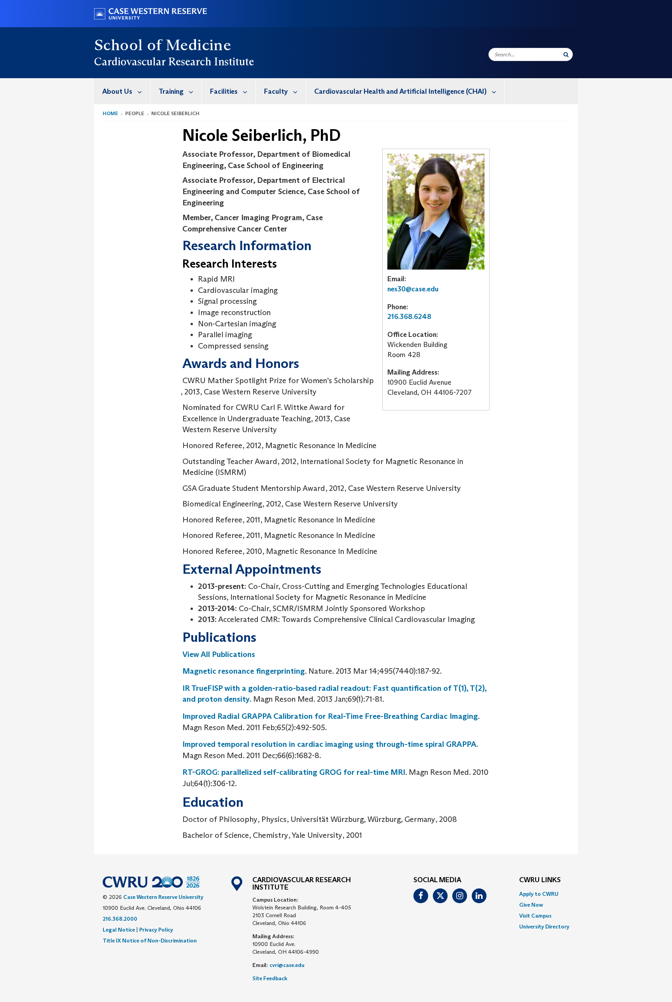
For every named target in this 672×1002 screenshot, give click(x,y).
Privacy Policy (156, 929)
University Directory (544, 926)
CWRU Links (540, 880)
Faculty (276, 91)
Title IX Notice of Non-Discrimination (150, 940)
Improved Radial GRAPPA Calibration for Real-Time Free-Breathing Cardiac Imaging (330, 716)
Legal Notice (119, 929)
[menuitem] (122, 91)
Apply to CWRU (538, 893)
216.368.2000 (120, 918)
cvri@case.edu (287, 965)
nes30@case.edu (413, 289)
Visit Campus (535, 915)
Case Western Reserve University (163, 896)
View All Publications (218, 654)
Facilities (224, 91)
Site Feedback (269, 978)
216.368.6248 (409, 316)
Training (171, 91)
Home (110, 113)
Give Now (531, 904)
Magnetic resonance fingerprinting (243, 671)
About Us (117, 91)
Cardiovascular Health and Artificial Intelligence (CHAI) (400, 91)
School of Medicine (162, 44)
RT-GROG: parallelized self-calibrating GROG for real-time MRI (293, 772)
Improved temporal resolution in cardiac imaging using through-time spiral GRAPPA (329, 744)
